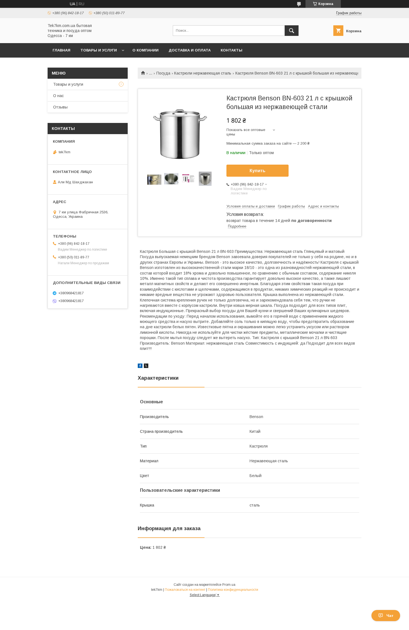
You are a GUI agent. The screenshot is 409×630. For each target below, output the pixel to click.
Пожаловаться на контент (185, 590)
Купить (257, 170)
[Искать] (292, 30)
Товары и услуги (98, 50)
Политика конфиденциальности (233, 590)
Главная (61, 50)
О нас (58, 95)
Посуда (163, 73)
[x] (146, 366)
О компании (145, 50)
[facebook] (140, 366)
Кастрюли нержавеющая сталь (202, 73)
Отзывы (60, 107)
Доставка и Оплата (190, 50)
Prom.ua (228, 585)
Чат (389, 615)
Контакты (231, 50)
